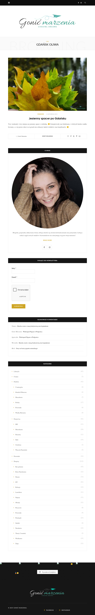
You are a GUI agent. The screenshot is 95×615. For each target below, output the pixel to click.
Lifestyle (16, 371)
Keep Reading (47, 136)
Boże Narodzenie (20, 472)
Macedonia (18, 397)
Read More (47, 240)
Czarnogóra (19, 387)
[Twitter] (73, 136)
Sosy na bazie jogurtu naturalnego (27, 348)
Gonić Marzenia (22, 136)
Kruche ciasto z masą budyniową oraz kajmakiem (32, 326)
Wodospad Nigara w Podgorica (32, 332)
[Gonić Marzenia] (47, 21)
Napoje (17, 497)
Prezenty (18, 435)
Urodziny (18, 445)
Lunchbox (18, 492)
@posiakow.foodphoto (48, 572)
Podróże (41, 114)
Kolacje (17, 487)
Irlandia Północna (21, 392)
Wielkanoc (18, 538)
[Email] (79, 136)
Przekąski (18, 518)
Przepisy (16, 461)
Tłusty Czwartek (20, 533)
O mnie (16, 377)
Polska (17, 402)
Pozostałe (18, 407)
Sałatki (17, 523)
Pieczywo (18, 508)
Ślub (16, 440)
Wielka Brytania (20, 413)
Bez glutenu (19, 467)
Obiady (17, 502)
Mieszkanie (19, 429)
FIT (16, 482)
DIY (16, 424)
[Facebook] (70, 136)
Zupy (17, 543)
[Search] (85, 3)
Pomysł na (17, 419)
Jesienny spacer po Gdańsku (47, 118)
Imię (14, 268)
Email (14, 277)
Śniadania (18, 528)
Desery (17, 477)
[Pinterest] (76, 136)
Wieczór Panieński (21, 450)
